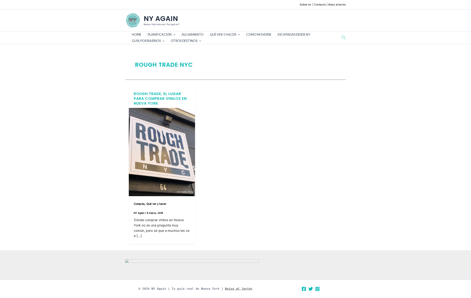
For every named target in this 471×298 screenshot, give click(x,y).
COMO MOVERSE (258, 34)
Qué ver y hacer (156, 203)
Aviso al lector (337, 4)
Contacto (320, 4)
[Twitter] (310, 289)
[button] (173, 34)
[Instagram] (317, 289)
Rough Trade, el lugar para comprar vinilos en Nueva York (160, 98)
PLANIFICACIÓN (160, 34)
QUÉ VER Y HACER (223, 34)
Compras (139, 203)
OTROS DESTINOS (184, 41)
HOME (136, 34)
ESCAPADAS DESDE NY (294, 34)
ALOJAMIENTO (192, 34)
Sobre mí (306, 4)
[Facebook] (304, 289)
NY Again (161, 18)
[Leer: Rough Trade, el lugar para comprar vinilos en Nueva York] (162, 152)
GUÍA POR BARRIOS (146, 41)
